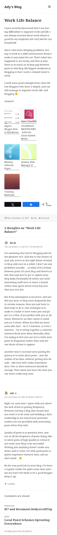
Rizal (13, 242)
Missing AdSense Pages (9, 165)
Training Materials (9, 193)
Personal (45, 218)
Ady (35, 218)
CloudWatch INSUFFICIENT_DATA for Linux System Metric (28, 132)
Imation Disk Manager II (28, 164)
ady (12, 393)
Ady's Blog (13, 6)
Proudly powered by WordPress (18, 531)
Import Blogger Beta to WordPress (11, 129)
